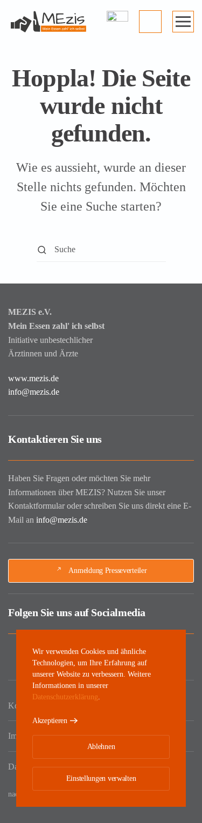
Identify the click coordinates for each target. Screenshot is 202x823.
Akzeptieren (49, 721)
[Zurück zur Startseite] (48, 21)
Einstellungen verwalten (101, 778)
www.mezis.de (33, 378)
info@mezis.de (33, 391)
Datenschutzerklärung (65, 697)
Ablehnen (101, 747)
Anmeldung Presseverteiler (107, 570)
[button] (183, 21)
